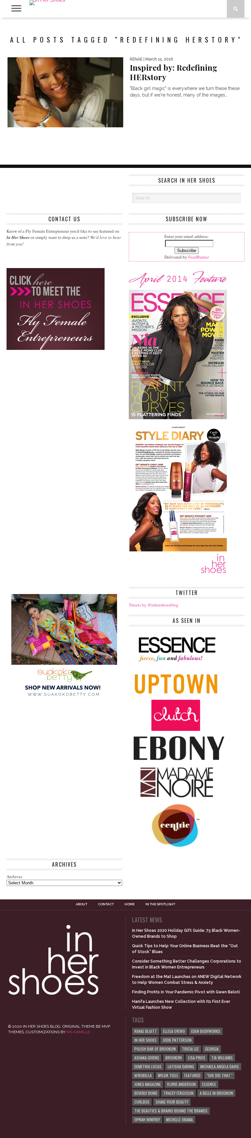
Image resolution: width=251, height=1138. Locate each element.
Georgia (212, 1049)
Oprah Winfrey (147, 1119)
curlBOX (141, 1102)
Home (130, 904)
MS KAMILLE (78, 1032)
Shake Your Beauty (172, 1102)
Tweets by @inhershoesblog (153, 605)
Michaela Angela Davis (219, 1066)
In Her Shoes (145, 1040)
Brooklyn (173, 1057)
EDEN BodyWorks (205, 1031)
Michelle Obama (179, 1119)
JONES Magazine (147, 1084)
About (81, 904)
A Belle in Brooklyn (216, 1093)
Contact (106, 904)
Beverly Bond (145, 1093)
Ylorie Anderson (181, 1084)
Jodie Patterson (177, 1040)
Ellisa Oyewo (174, 1031)
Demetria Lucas (147, 1066)
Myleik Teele (168, 1075)
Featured (192, 1075)
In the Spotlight (160, 904)
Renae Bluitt (145, 1031)
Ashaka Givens (146, 1057)
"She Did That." (219, 1075)
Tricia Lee (190, 1049)
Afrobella (143, 1075)
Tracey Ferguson (178, 1093)
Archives (14, 876)
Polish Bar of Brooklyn (155, 1049)
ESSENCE (209, 1084)
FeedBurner (198, 257)
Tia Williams (222, 1057)
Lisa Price (196, 1057)
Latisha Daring (181, 1066)
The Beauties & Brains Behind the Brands (171, 1110)
